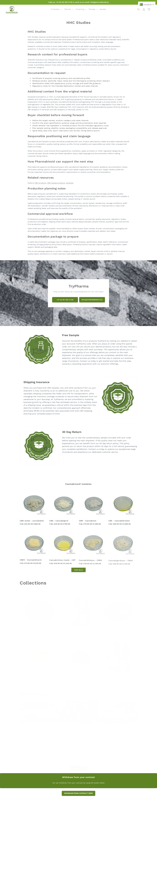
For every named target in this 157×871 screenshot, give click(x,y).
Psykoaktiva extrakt (31, 631)
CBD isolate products (56, 183)
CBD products (40, 183)
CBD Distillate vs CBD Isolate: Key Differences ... (37, 728)
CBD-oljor (65, 631)
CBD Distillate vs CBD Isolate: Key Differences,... (77, 728)
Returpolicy (111, 813)
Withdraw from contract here (118, 816)
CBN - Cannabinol (87, 521)
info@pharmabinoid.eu (92, 300)
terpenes (69, 183)
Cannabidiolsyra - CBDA (90, 560)
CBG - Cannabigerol (58, 521)
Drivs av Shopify (86, 867)
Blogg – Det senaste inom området (121, 830)
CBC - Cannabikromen (119, 521)
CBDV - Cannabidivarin (31, 560)
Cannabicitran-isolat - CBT (62, 560)
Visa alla (78, 570)
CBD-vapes (105, 631)
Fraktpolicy (111, 827)
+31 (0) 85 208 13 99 (65, 300)
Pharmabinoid (75, 867)
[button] (56, 9)
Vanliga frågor (112, 809)
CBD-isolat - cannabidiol (32, 521)
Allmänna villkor (113, 823)
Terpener (104, 677)
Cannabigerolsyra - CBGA (121, 560)
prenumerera (120, 846)
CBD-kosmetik (28, 677)
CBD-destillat (67, 677)
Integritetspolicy (113, 820)
